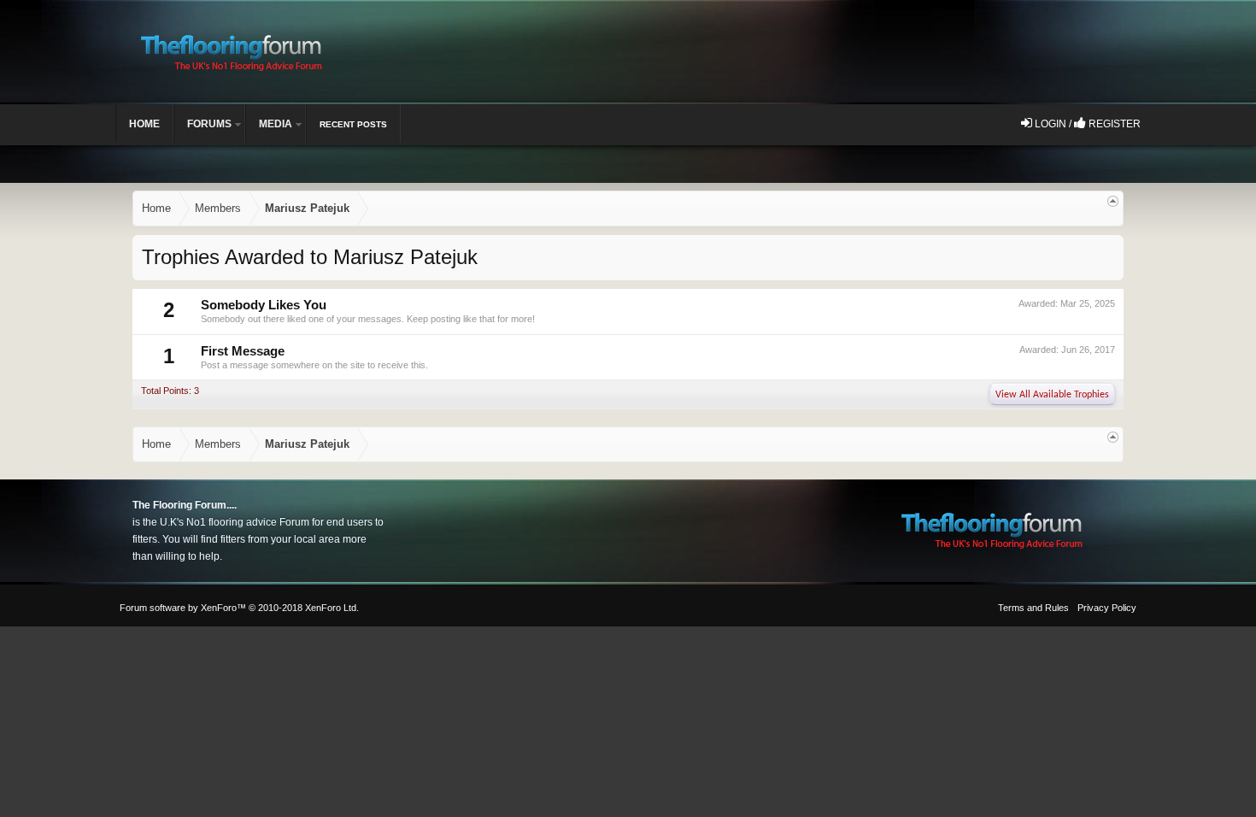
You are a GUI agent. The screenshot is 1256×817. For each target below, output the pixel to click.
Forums (209, 124)
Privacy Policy (1106, 607)
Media (275, 124)
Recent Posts (353, 124)
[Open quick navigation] (1112, 201)
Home (144, 124)
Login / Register (1086, 124)
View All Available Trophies (1052, 395)
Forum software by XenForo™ (239, 607)
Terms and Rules (1033, 607)
